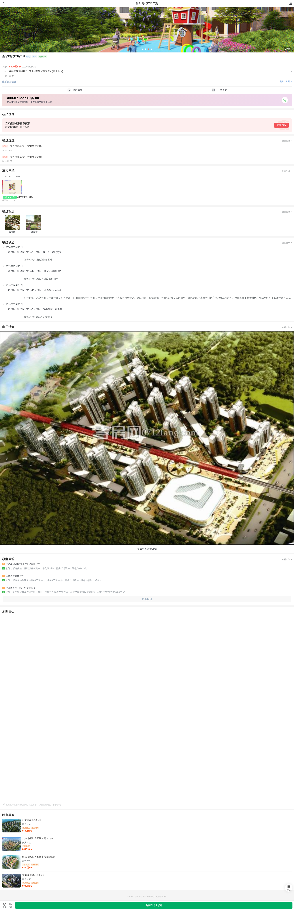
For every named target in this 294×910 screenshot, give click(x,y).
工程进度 (11, 252)
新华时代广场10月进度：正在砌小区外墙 (39, 290)
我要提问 (147, 599)
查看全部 (286, 141)
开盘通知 (222, 90)
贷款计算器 (285, 81)
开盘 (4, 75)
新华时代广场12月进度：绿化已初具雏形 (39, 271)
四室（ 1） (20, 176)
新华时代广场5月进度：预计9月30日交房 (39, 252)
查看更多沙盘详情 (147, 549)
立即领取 (281, 125)
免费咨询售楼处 (153, 905)
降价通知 (77, 90)
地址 (4, 71)
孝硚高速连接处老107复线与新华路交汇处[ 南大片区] (36, 71)
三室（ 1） (7, 176)
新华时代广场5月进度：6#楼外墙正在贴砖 (39, 309)
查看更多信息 (9, 81)
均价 (4, 66)
